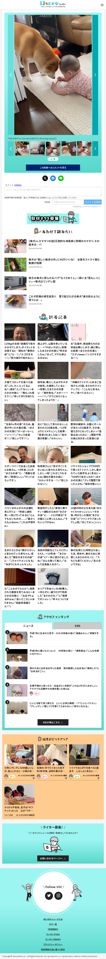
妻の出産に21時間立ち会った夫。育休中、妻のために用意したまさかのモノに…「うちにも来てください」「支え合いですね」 (86, 557)
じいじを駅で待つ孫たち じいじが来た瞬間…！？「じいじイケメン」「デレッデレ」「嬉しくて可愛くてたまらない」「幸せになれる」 (63, 704)
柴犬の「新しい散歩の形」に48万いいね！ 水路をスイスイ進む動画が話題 (64, 261)
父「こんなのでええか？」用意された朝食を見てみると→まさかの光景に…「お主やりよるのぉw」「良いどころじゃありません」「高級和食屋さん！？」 (19, 597)
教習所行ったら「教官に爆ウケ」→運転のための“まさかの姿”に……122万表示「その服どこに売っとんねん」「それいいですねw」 (53, 515)
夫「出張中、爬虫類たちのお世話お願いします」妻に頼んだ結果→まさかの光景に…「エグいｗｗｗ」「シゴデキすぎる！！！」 (86, 350)
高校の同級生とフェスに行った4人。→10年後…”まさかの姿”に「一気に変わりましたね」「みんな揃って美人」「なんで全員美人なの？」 (53, 557)
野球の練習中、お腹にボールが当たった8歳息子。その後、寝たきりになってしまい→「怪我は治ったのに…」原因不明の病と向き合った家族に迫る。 (86, 433)
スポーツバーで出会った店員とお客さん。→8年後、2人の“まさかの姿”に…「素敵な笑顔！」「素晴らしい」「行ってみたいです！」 (19, 473)
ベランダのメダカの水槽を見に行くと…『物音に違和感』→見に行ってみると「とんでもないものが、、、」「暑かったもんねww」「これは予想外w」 (19, 516)
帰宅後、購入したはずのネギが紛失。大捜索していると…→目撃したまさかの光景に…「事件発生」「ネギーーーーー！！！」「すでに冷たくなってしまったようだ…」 (53, 391)
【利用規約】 (53, 929)
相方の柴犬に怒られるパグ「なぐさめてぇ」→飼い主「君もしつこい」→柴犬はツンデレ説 (64, 279)
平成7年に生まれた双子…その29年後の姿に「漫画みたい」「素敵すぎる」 (64, 634)
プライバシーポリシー (53, 944)
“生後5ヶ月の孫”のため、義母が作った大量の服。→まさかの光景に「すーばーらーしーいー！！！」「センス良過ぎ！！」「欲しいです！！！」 (19, 431)
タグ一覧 (53, 924)
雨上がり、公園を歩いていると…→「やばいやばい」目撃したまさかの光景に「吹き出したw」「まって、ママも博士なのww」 (52, 350)
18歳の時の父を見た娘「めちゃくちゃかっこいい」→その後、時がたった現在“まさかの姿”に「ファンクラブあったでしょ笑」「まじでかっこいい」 (86, 515)
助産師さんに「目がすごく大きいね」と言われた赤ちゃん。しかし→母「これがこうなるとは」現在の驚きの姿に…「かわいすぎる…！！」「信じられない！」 (53, 475)
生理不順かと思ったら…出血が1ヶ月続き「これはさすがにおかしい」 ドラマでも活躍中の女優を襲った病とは (65, 687)
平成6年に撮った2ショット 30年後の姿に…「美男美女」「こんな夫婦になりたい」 (64, 652)
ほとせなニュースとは (53, 919)
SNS (78, 626)
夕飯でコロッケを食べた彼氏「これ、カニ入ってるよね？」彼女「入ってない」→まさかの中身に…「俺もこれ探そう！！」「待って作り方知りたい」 (19, 391)
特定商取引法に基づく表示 (53, 949)
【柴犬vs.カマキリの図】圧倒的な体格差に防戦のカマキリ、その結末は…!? (64, 242)
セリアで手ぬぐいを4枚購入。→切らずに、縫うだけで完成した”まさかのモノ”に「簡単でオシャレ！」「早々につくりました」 (53, 595)
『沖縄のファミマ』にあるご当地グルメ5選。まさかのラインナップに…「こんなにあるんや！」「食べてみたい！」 (86, 387)
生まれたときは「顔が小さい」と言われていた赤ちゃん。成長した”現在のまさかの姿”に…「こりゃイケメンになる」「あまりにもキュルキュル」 (19, 557)
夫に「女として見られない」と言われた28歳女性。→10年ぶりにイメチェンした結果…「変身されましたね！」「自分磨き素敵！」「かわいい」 (53, 431)
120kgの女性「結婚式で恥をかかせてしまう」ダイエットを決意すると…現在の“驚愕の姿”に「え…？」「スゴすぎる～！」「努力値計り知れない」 (19, 350)
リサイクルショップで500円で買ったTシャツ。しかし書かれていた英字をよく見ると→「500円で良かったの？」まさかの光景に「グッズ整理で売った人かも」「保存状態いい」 (86, 475)
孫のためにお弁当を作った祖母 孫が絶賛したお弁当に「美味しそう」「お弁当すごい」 (64, 669)
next (95, 75)
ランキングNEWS (53, 939)
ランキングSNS (53, 934)
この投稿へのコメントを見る (53, 167)
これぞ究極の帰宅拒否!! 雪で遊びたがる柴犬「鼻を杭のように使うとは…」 (64, 298)
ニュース (28, 626)
